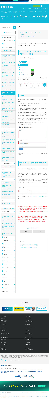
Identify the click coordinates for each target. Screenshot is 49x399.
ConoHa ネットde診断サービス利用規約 (36, 355)
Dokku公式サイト (34, 197)
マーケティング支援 (29, 396)
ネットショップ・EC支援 (11, 396)
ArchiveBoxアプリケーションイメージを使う (29, 245)
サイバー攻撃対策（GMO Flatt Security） (30, 371)
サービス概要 (20, 357)
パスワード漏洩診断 (22, 370)
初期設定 (22, 34)
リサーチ (34, 396)
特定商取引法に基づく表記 (22, 356)
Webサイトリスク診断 (29, 370)
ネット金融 (41, 396)
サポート (46, 3)
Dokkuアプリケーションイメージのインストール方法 (31, 32)
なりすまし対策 (40, 371)
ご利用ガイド (24, 8)
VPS (15, 3)
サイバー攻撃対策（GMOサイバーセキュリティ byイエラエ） (15, 371)
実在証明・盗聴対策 (3, 371)
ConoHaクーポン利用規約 (25, 355)
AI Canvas (31, 3)
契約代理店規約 (15, 356)
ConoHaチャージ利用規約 (17, 355)
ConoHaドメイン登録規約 (8, 355)
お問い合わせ (45, 8)
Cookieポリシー (11, 357)
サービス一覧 (40, 3)
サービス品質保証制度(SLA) (39, 356)
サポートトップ (4, 11)
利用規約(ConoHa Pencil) (8, 356)
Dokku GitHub (42, 197)
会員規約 (2, 355)
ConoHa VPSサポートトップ (13, 11)
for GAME (27, 3)
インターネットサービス (4, 396)
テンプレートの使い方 (30, 11)
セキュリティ (23, 396)
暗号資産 (45, 396)
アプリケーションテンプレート (41, 11)
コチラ (35, 169)
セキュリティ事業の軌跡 (4, 372)
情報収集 (38, 396)
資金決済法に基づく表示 (30, 356)
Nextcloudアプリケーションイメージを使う (29, 244)
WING (12, 3)
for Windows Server (20, 3)
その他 (7, 397)
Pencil (36, 3)
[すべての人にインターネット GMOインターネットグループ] (40, 1)
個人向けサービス (3, 397)
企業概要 (16, 357)
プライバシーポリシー (4, 357)
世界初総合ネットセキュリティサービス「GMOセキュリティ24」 (9, 370)
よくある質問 (30, 8)
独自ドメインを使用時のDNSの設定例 (28, 36)
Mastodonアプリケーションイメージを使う (29, 247)
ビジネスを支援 (18, 396)
